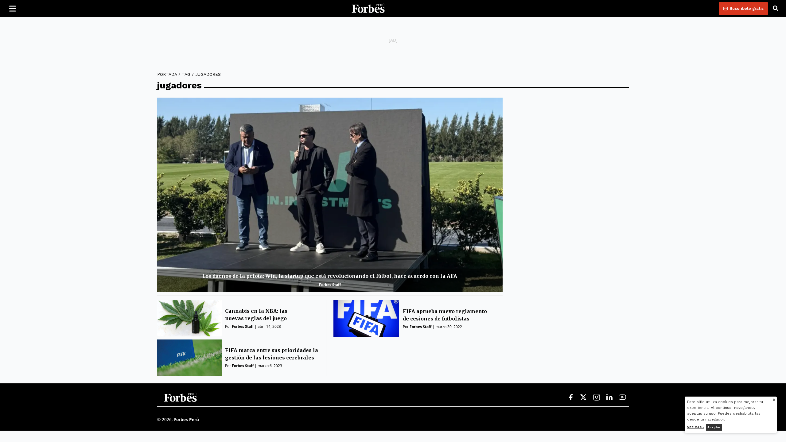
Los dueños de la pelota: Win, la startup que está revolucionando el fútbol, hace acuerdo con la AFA (329, 276)
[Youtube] (622, 397)
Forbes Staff (330, 284)
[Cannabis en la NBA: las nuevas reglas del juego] (189, 318)
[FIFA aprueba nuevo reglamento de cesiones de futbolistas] (366, 318)
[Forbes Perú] (368, 8)
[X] (583, 397)
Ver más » (695, 427)
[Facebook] (570, 397)
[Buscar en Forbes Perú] (775, 9)
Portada (167, 74)
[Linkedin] (609, 397)
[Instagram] (596, 397)
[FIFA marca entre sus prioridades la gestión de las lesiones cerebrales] (189, 357)
